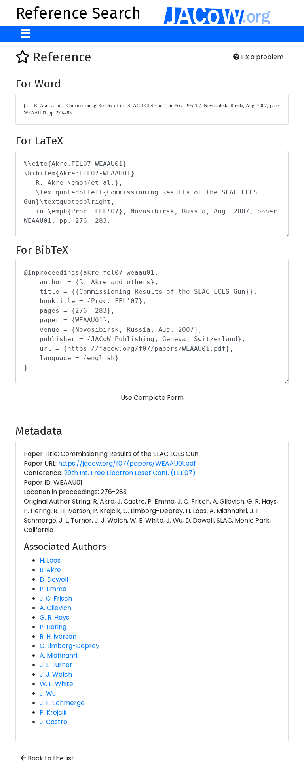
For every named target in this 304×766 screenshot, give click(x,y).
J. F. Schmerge (62, 702)
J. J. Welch (56, 674)
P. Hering (53, 626)
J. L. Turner (56, 664)
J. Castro (53, 721)
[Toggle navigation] (25, 34)
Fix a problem (261, 56)
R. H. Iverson (58, 636)
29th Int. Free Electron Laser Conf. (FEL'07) (130, 472)
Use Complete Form (152, 397)
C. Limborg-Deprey (69, 645)
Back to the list (50, 758)
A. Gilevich (55, 607)
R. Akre (50, 569)
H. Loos (50, 560)
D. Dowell (54, 579)
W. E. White (56, 683)
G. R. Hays (54, 617)
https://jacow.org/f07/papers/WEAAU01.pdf (127, 463)
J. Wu (48, 693)
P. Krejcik (53, 712)
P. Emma (53, 588)
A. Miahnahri (58, 655)
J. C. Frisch (56, 598)
